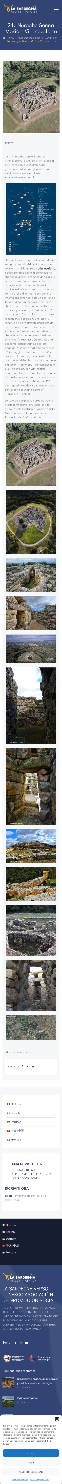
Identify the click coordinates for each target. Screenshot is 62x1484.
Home (9, 37)
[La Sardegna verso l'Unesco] (20, 8)
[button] (57, 1419)
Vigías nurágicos (27, 1398)
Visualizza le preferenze (31, 1471)
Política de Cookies (20, 1479)
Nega (31, 1462)
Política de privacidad (39, 1479)
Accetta (31, 1453)
